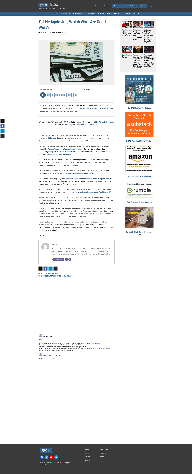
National (133, 6)
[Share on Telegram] (50, 269)
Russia (64, 276)
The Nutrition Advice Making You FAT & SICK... (127, 32)
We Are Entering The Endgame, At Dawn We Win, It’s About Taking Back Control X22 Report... (138, 61)
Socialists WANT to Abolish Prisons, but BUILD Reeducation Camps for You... (148, 36)
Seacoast (126, 14)
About (87, 453)
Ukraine (69, 276)
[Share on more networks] (56, 269)
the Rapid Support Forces (80, 173)
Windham (136, 14)
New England (118, 6)
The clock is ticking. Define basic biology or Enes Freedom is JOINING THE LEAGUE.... (149, 60)
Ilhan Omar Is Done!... (127, 56)
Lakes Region (65, 14)
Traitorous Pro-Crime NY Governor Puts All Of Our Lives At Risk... (138, 34)
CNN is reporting (53, 138)
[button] (151, 6)
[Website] (69, 259)
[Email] (66, 259)
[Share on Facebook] (46, 269)
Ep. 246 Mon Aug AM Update (139, 108)
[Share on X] (40, 269)
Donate (106, 6)
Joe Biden (44, 276)
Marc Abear (52, 276)
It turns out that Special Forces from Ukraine (94, 108)
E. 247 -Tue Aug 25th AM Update (139, 141)
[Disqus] (76, 358)
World (143, 6)
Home (97, 6)
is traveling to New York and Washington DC (93, 192)
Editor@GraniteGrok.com (103, 122)
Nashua (101, 14)
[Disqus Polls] (77, 305)
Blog (42, 274)
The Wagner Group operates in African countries (64, 149)
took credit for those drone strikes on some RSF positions (85, 178)
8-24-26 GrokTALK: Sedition (139, 176)
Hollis (54, 14)
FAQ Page (94, 124)
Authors (88, 456)
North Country (113, 14)
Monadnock (90, 14)
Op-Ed (45, 32)
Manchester (78, 14)
